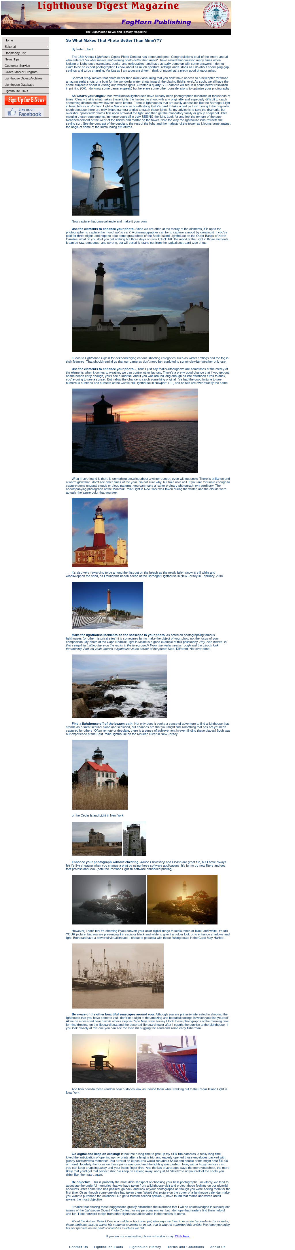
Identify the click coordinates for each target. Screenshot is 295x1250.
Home (9, 40)
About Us (218, 1247)
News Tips (12, 59)
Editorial (10, 46)
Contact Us (78, 1247)
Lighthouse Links (16, 91)
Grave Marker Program (21, 72)
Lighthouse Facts (109, 1247)
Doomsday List (15, 53)
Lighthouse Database (19, 84)
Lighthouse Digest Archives (24, 78)
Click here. (182, 1236)
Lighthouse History (145, 1247)
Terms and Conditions (185, 1247)
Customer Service (17, 65)
